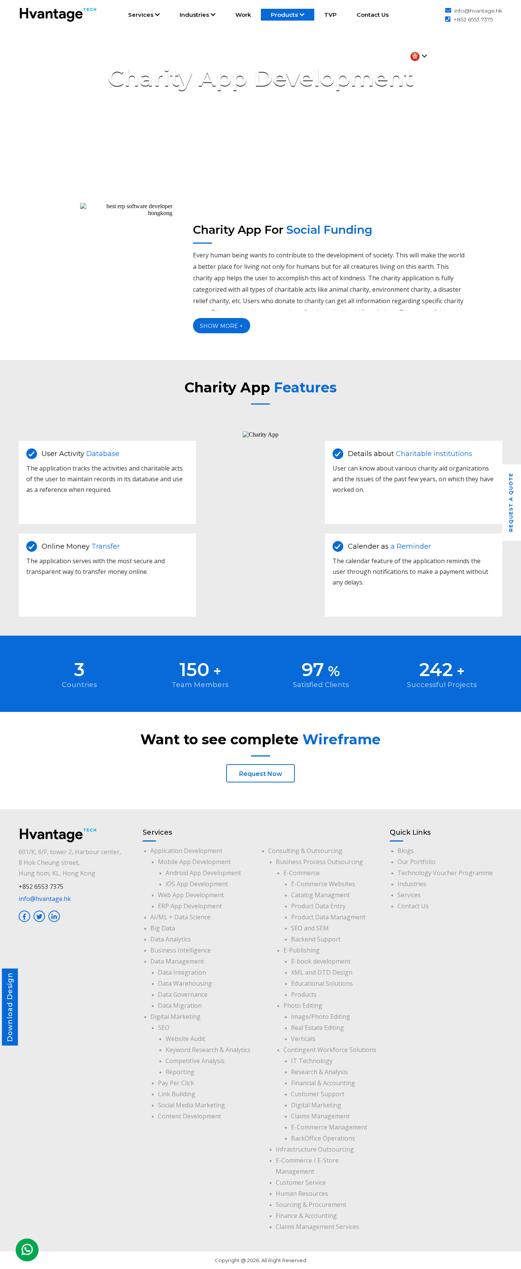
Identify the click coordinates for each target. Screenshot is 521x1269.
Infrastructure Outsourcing (315, 1149)
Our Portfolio (416, 862)
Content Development (189, 1116)
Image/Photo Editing (320, 1016)
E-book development (321, 961)
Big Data (162, 928)
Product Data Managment (328, 917)
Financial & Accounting (323, 1083)
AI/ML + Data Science (180, 917)
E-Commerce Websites (323, 884)
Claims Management (320, 1116)
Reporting (180, 1072)
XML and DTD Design (321, 972)
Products (285, 14)
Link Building (176, 1094)
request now (260, 773)
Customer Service (301, 1182)
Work (243, 14)
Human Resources (302, 1193)
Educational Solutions (322, 983)
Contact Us (373, 14)
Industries (195, 14)
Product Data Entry (318, 906)
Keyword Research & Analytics (208, 1050)
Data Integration (182, 972)
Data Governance (182, 994)
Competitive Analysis (195, 1061)
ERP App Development (190, 906)
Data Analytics (170, 939)
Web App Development (191, 895)
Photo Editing (302, 1005)
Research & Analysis (319, 1072)
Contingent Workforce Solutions (329, 1050)
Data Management (177, 961)
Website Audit (185, 1038)
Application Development (186, 851)
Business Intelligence (180, 950)
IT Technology (312, 1061)
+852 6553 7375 (473, 19)
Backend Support (316, 939)
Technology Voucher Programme (445, 873)
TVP (330, 14)
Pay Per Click (176, 1083)
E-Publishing (301, 950)
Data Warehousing (185, 983)
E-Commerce (301, 873)
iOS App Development (197, 884)
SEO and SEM (310, 928)
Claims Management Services (317, 1226)
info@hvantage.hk (478, 10)
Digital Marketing (175, 1016)
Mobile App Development (194, 862)
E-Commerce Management (329, 1127)
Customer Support (317, 1094)
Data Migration (180, 1005)
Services (141, 14)
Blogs (405, 851)
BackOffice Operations (323, 1138)
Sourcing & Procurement (311, 1204)
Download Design (10, 1007)
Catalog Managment (320, 895)
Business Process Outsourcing (319, 862)
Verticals (303, 1038)
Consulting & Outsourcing (305, 851)
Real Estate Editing (317, 1027)
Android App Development (203, 873)
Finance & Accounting (306, 1215)
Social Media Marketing (191, 1105)
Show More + (221, 326)
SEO (163, 1027)
